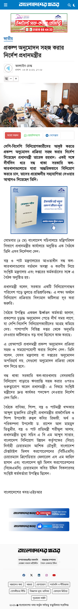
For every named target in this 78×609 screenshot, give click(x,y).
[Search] (69, 5)
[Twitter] (31, 575)
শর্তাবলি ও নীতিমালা (59, 584)
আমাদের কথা (16, 584)
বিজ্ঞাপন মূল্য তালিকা (39, 591)
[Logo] (39, 4)
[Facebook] (24, 575)
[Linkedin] (39, 575)
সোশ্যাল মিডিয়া (60, 591)
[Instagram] (46, 575)
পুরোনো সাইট (39, 598)
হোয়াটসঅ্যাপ (33, 135)
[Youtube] (54, 575)
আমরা (29, 584)
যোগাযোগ (41, 584)
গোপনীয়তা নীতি (18, 591)
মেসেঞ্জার (53, 135)
